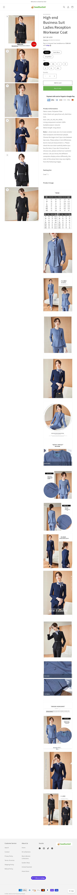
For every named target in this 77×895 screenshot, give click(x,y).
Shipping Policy (9, 864)
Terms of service (9, 860)
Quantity (45, 72)
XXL (58, 68)
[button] (4, 7)
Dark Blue (56, 52)
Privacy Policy (9, 856)
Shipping (45, 40)
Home (23, 847)
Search (7, 847)
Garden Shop (26, 863)
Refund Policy (9, 869)
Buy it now (57, 88)
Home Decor (25, 871)
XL (51, 68)
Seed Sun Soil (12, 893)
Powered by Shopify (20, 893)
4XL (53, 64)
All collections (26, 852)
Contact (7, 852)
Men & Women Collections (26, 857)
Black (47, 52)
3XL (46, 64)
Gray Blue (48, 56)
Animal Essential (27, 867)
